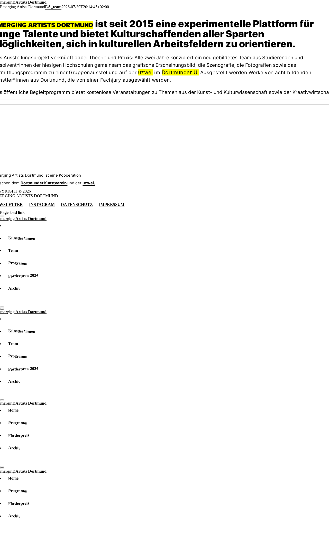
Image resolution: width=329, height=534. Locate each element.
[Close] (2, 215)
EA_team (53, 7)
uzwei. (89, 182)
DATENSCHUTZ (77, 204)
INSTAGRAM (42, 204)
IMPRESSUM (111, 204)
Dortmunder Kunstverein (44, 182)
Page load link (12, 212)
